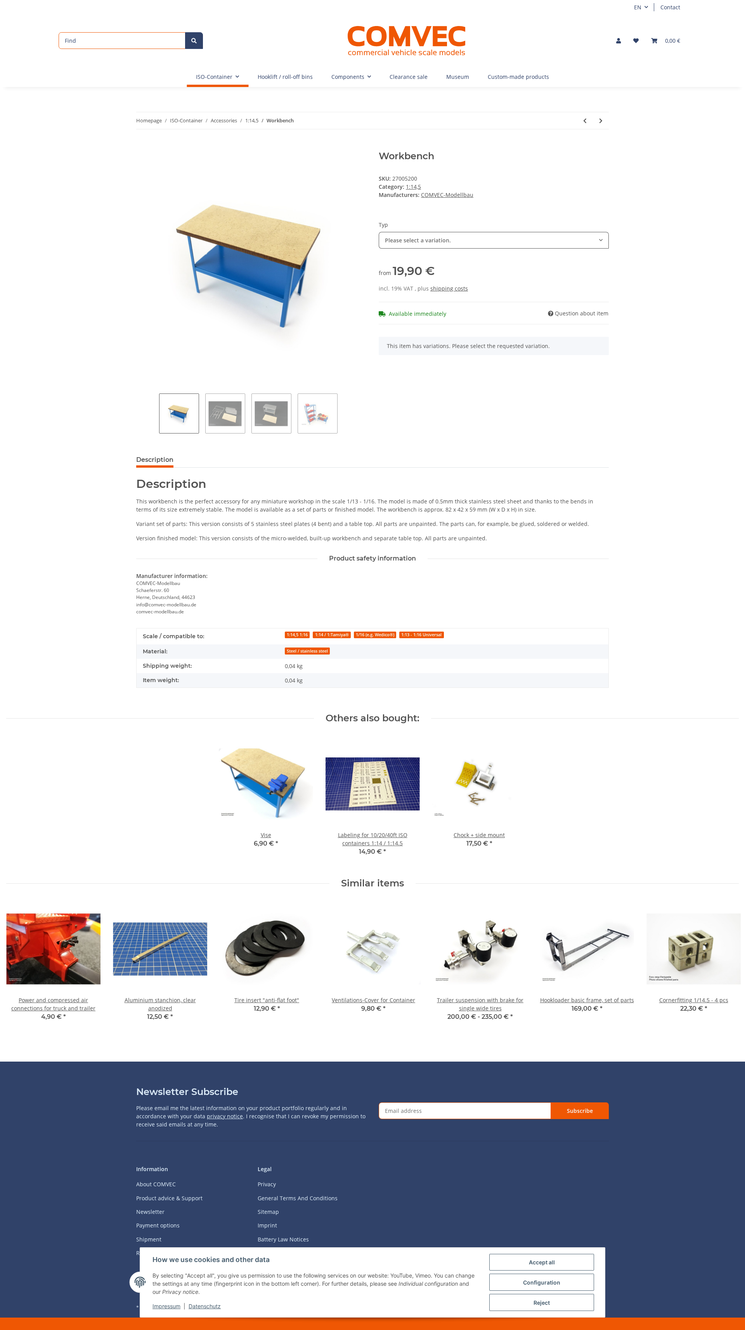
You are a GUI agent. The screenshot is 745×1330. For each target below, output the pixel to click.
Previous (19, 966)
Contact (670, 7)
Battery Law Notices (283, 1239)
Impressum (166, 1306)
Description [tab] (154, 459)
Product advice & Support (169, 1198)
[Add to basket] (142, 146)
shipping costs (449, 288)
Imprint (267, 1225)
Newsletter (150, 1211)
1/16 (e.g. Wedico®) (375, 634)
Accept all (542, 1262)
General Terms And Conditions (298, 1198)
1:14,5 (413, 186)
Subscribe (580, 1110)
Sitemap (268, 1211)
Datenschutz (205, 1306)
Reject (542, 1302)
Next (726, 966)
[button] (618, 40)
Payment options (158, 1225)
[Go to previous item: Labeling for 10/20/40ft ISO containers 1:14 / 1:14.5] (585, 120)
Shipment (148, 1239)
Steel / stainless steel (307, 651)
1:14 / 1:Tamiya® (332, 634)
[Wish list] (636, 40)
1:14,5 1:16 (297, 634)
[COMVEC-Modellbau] (406, 40)
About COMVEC (156, 1184)
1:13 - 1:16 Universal (421, 634)
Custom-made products (518, 76)
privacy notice (225, 1116)
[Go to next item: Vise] (601, 120)
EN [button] (637, 7)
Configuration (541, 1282)
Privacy (267, 1184)
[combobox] (494, 240)
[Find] (194, 40)
